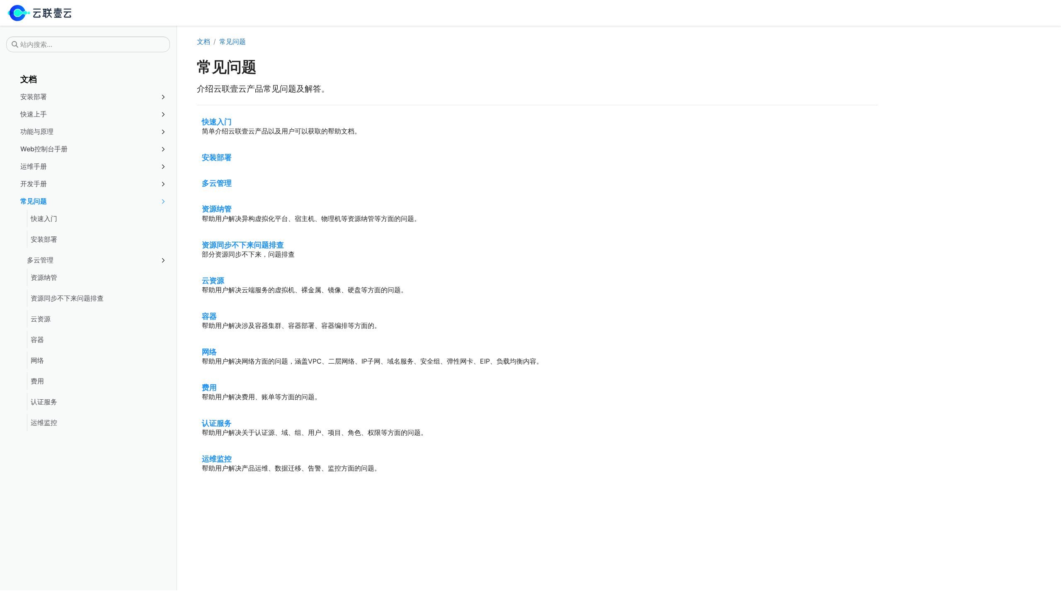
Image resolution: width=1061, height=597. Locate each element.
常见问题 (232, 41)
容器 (209, 315)
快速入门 (217, 121)
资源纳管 (217, 208)
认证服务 (217, 422)
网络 (209, 351)
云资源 (213, 280)
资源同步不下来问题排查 (243, 244)
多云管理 (217, 182)
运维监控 (217, 458)
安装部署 (217, 157)
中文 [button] (1023, 13)
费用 (209, 387)
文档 (203, 41)
